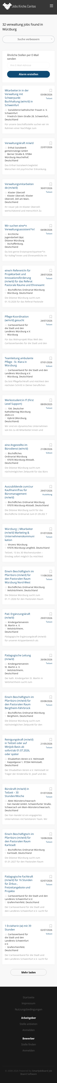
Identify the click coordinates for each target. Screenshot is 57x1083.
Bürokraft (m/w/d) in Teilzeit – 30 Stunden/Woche (17, 792)
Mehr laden (28, 972)
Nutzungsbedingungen (28, 1009)
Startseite (28, 997)
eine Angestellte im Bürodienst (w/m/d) (16, 446)
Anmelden (28, 1030)
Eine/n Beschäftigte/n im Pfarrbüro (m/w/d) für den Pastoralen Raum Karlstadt (19, 839)
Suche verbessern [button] (29, 39)
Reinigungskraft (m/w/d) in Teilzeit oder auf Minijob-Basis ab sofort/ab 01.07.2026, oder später (19, 747)
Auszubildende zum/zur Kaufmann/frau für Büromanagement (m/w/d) (19, 492)
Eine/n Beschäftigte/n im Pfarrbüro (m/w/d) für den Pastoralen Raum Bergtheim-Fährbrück (19, 702)
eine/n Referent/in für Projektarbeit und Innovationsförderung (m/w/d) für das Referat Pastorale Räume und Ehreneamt (24, 278)
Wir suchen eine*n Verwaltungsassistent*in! (20, 227)
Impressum (28, 1003)
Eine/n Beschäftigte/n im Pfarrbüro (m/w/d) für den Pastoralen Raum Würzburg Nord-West (19, 577)
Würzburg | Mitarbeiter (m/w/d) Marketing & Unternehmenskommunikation (19, 534)
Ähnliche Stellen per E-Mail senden (23, 56)
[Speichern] (50, 91)
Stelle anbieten (28, 1024)
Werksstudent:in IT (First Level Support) (19, 402)
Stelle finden (28, 1044)
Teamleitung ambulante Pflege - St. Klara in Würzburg (19, 361)
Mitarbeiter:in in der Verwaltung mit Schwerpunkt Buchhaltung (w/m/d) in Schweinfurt (19, 98)
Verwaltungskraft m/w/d (19, 143)
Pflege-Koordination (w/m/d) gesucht (17, 318)
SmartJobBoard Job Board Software (36, 1072)
